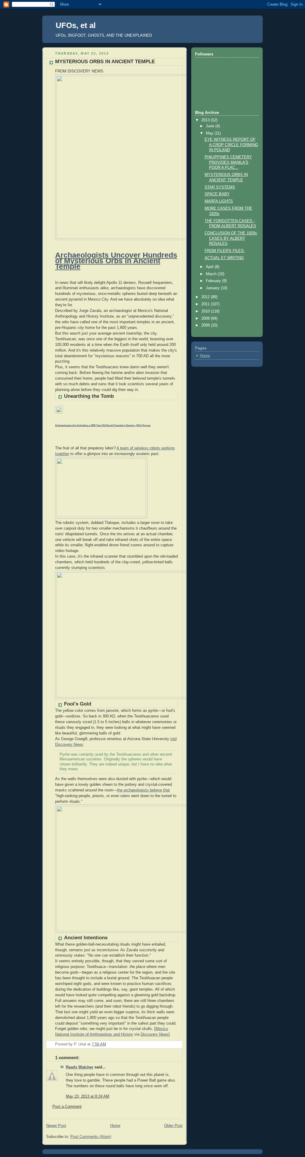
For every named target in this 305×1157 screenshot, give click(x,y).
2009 (206, 318)
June (210, 126)
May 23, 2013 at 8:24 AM (87, 1096)
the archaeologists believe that (143, 790)
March (212, 274)
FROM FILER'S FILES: (225, 251)
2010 (206, 311)
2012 (206, 297)
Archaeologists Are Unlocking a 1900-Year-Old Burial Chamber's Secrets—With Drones (102, 425)
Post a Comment (67, 1107)
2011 (206, 304)
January (213, 288)
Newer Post (56, 1126)
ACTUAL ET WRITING (224, 258)
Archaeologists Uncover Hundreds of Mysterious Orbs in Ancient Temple (116, 260)
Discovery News (155, 1034)
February (214, 281)
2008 (206, 325)
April (210, 267)
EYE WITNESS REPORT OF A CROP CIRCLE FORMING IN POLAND (231, 144)
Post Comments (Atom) (90, 1137)
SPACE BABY (217, 194)
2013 (206, 120)
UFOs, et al (76, 25)
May (210, 133)
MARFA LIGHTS (219, 201)
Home (115, 1126)
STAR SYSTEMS (220, 187)
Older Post (173, 1126)
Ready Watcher (79, 1067)
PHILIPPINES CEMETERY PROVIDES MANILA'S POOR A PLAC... (228, 162)
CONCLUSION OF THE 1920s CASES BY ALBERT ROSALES (231, 238)
